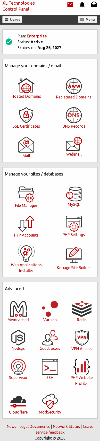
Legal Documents (34, 426)
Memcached (18, 320)
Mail (26, 156)
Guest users (50, 348)
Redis (82, 320)
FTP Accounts (26, 235)
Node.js (18, 348)
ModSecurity (50, 412)
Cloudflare (18, 412)
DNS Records (73, 126)
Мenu (90, 19)
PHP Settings (74, 234)
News (11, 426)
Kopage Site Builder (74, 267)
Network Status (66, 426)
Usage (14, 19)
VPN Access (81, 348)
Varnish (50, 320)
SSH (49, 377)
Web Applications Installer (26, 268)
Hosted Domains (26, 96)
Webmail (74, 154)
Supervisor (18, 377)
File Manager (26, 205)
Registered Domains (74, 97)
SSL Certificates (26, 126)
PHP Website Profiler (82, 380)
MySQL (74, 204)
